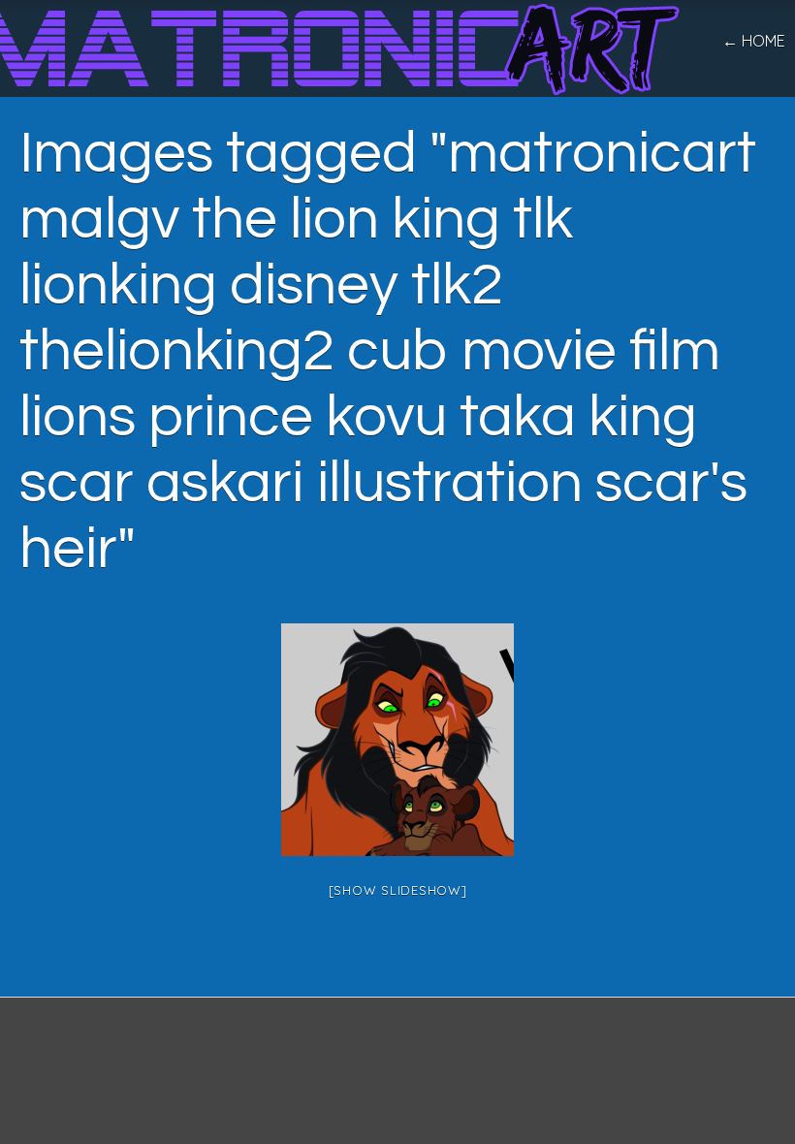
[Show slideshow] (398, 890)
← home (753, 40)
